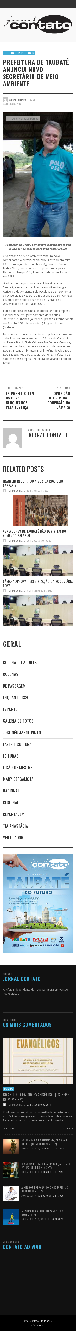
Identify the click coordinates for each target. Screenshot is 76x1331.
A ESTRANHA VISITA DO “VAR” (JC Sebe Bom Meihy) (44, 1212)
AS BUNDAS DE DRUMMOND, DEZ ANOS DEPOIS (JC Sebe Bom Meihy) (44, 1142)
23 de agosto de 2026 (39, 1104)
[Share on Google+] (63, 99)
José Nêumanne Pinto (22, 732)
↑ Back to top (38, 1325)
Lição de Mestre (17, 767)
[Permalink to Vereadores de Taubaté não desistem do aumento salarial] (38, 560)
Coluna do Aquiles (20, 662)
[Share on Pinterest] (70, 99)
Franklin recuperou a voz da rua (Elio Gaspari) (33, 483)
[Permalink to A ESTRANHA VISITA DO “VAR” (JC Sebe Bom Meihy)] (11, 1217)
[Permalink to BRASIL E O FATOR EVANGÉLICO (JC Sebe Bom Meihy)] (38, 1060)
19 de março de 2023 (38, 490)
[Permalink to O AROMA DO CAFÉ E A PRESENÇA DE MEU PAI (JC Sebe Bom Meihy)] (11, 1169)
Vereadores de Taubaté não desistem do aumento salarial (34, 533)
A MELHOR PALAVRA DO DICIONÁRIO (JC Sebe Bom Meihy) (44, 1189)
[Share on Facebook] (50, 99)
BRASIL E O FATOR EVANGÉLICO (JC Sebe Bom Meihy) (36, 1096)
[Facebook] (46, 4)
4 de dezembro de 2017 (39, 590)
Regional (10, 53)
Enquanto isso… (17, 697)
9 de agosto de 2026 (52, 1172)
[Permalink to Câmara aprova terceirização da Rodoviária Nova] (38, 610)
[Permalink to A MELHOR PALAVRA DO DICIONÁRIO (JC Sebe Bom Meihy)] (11, 1193)
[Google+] (53, 4)
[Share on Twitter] (57, 99)
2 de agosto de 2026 (52, 1195)
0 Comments (66, 1128)
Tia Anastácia (15, 826)
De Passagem (14, 686)
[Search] (8, 4)
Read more (9, 1128)
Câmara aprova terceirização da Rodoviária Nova (38, 583)
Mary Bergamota (18, 779)
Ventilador (13, 837)
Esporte (10, 709)
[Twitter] (61, 4)
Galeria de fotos (18, 721)
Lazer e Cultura (17, 744)
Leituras (11, 756)
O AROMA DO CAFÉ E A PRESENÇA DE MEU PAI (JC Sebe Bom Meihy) (46, 1165)
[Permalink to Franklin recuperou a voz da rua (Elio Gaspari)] (38, 510)
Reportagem (26, 53)
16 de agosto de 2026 (53, 1148)
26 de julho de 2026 (52, 1219)
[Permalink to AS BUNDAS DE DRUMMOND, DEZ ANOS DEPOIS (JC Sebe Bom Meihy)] (11, 1146)
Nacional (11, 791)
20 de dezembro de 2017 (40, 540)
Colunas (10, 674)
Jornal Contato (17, 490)
